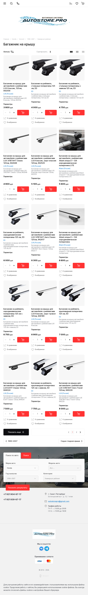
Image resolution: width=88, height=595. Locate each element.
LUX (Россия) (8, 94)
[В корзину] (23, 112)
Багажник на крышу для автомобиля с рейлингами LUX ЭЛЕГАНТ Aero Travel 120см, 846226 (71, 386)
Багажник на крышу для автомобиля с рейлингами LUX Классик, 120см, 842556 (15, 87)
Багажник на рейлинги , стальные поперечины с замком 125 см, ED (70, 85)
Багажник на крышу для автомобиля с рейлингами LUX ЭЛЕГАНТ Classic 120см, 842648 (15, 159)
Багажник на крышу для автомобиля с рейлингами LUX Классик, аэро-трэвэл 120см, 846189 (43, 312)
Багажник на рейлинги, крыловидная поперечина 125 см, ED (70, 311)
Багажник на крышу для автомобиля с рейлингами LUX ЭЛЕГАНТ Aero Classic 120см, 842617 (43, 236)
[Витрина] (71, 51)
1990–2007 (30, 39)
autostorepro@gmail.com (58, 501)
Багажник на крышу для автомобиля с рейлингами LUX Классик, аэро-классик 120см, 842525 (43, 159)
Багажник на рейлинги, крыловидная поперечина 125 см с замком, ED (43, 385)
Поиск (26, 455)
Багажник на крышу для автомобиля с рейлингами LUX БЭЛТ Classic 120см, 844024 (15, 386)
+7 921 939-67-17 (12, 499)
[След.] (80, 432)
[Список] (77, 51)
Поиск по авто (12, 455)
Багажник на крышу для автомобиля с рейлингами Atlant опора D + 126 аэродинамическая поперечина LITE (71, 160)
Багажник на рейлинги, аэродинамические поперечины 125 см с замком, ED (13, 312)
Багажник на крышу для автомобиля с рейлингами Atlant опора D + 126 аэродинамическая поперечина (71, 237)
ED (32, 91)
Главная (6, 39)
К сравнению (12, 118)
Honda (14, 39)
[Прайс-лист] (83, 51)
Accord (21, 39)
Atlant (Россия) (64, 168)
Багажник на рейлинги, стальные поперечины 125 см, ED (43, 85)
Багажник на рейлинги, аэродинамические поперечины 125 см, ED (13, 234)
